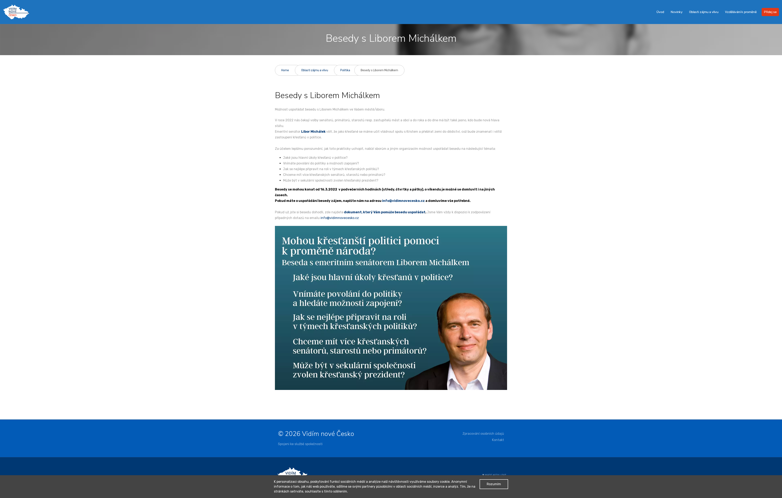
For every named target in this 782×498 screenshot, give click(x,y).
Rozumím (494, 484)
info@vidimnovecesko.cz (403, 201)
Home (285, 70)
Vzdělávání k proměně (741, 12)
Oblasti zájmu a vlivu (703, 12)
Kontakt (498, 440)
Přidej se (770, 12)
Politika (345, 70)
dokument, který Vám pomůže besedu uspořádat (384, 212)
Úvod (660, 12)
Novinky (677, 12)
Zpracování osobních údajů (483, 434)
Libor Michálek (313, 132)
